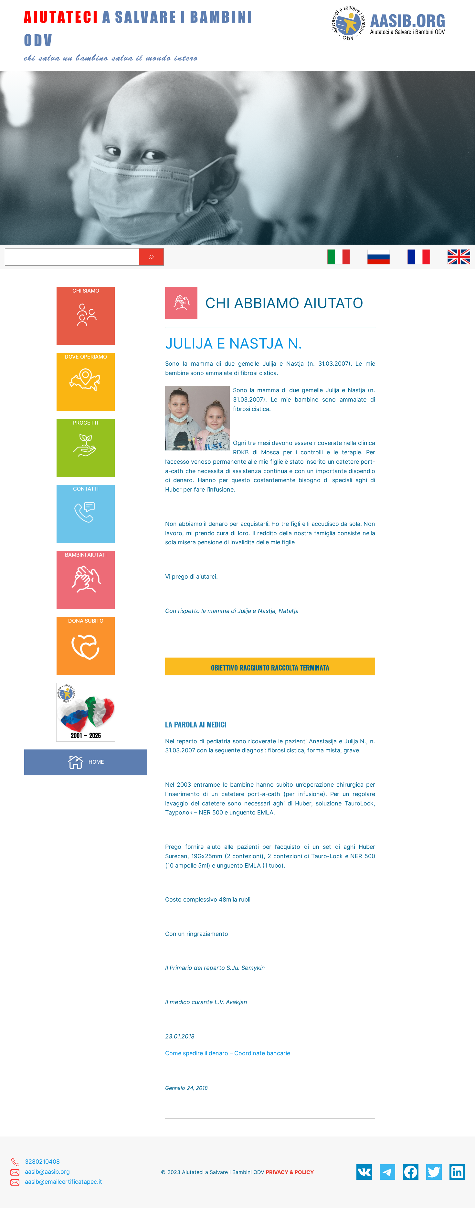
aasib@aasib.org (47, 1171)
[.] (338, 257)
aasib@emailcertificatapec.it (63, 1181)
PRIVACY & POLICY (290, 1172)
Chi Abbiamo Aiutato (284, 303)
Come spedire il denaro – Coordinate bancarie (227, 1053)
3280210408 (42, 1161)
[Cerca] (151, 257)
